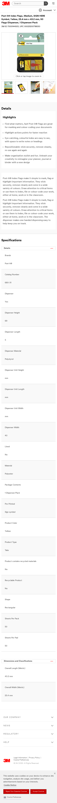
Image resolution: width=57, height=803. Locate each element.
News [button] (6, 726)
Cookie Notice (10, 785)
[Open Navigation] (53, 4)
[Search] (46, 3)
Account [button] (47, 10)
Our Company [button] (12, 717)
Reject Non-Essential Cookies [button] (16, 791)
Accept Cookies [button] (38, 791)
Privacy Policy (34, 758)
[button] (12, 797)
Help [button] (6, 742)
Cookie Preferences (21, 760)
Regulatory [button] (11, 734)
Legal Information (20, 758)
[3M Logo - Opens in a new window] (6, 3)
